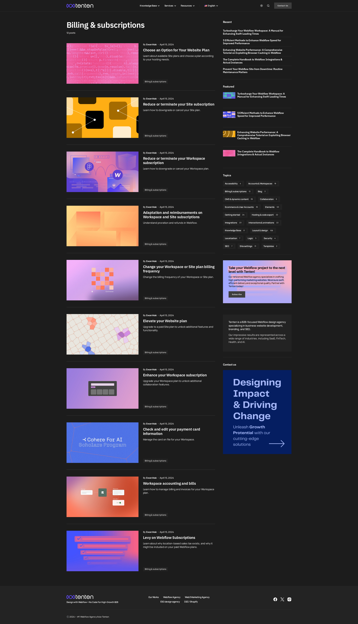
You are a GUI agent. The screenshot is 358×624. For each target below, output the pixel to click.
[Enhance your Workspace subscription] (103, 388)
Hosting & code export (265, 214)
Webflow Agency (171, 597)
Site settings (248, 246)
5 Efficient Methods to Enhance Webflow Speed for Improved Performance (252, 42)
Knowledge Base (235, 230)
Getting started (234, 214)
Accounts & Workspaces (262, 183)
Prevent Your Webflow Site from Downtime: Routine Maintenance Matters (252, 71)
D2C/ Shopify (191, 601)
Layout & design (262, 230)
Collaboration (268, 199)
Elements (272, 207)
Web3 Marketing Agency (197, 597)
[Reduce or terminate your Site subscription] (103, 117)
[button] (261, 5)
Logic (252, 238)
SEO (228, 246)
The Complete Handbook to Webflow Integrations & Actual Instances (252, 61)
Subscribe (237, 294)
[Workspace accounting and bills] (103, 497)
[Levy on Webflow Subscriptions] (103, 551)
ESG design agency (170, 601)
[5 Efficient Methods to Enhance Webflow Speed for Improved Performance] (229, 117)
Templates (270, 246)
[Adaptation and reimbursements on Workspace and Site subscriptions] (103, 226)
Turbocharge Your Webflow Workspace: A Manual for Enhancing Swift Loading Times (253, 32)
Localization (232, 238)
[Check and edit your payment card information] (103, 442)
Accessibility (233, 183)
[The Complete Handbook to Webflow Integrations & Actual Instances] (229, 156)
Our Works (153, 597)
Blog (261, 191)
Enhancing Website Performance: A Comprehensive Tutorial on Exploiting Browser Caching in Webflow (252, 51)
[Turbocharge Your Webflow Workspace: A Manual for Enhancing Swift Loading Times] (229, 98)
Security (270, 238)
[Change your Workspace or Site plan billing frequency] (103, 280)
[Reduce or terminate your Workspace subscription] (103, 172)
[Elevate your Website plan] (103, 334)
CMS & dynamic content (239, 199)
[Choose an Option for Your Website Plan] (103, 63)
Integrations (233, 222)
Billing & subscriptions (155, 81)
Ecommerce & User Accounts (241, 207)
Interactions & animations (263, 222)
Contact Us (283, 6)
